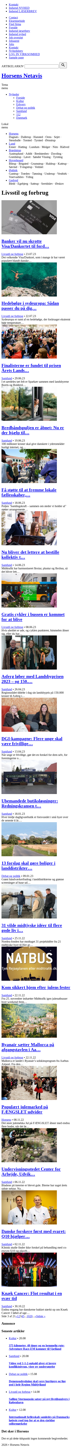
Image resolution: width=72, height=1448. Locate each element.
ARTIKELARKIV (12, 66)
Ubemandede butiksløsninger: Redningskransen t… (29, 803)
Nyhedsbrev (16, 50)
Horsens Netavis (21, 75)
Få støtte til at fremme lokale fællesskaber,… (28, 492)
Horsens (13, 133)
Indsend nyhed (17, 34)
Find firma (15, 24)
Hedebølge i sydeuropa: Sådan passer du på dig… (30, 306)
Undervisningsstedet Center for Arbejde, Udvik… (31, 1171)
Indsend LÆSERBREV (23, 11)
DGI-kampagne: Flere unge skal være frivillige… (31, 741)
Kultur (20, 101)
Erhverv (21, 104)
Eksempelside (17, 20)
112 (18, 114)
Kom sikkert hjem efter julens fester (35, 987)
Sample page (16, 57)
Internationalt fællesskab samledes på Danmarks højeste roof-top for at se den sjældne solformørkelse (39, 1420)
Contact (13, 17)
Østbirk (13, 170)
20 (31, 1316)
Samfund (21, 111)
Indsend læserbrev (19, 30)
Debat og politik (25, 107)
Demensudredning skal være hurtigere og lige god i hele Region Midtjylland (37, 1383)
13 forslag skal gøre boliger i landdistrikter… (28, 866)
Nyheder (14, 94)
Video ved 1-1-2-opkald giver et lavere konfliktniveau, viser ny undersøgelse (32, 1365)
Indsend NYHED (19, 7)
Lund (12, 143)
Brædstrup (15, 150)
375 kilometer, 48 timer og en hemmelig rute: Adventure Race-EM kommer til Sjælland (36, 1347)
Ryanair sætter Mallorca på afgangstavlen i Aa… (27, 1047)
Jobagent (14, 40)
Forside (13, 27)
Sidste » (40, 1316)
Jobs (11, 44)
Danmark (21, 117)
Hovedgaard (16, 160)
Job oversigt (16, 37)
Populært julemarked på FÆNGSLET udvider (24, 1109)
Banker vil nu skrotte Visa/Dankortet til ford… (25, 244)
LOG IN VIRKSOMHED (24, 54)
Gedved (13, 180)
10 (28, 1316)
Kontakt (13, 4)
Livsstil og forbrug (12, 254)
